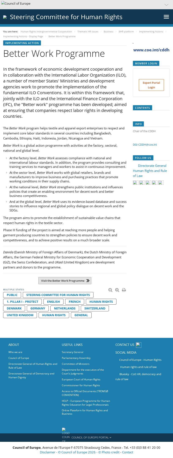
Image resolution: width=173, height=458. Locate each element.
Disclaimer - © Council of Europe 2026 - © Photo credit (80, 452)
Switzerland (94, 308)
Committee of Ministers (75, 364)
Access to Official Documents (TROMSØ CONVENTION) (85, 393)
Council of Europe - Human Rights (140, 360)
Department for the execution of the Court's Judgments (83, 371)
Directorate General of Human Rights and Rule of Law (32, 365)
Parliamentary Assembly (76, 358)
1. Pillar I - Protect (22, 302)
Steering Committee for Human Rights (58, 295)
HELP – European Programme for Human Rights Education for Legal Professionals (86, 402)
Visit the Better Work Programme (62, 281)
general (81, 315)
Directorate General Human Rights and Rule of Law (150, 170)
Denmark (14, 308)
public (12, 295)
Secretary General (72, 352)
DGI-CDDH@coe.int (145, 144)
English (53, 302)
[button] (86, 4)
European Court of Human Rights (81, 379)
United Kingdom (20, 315)
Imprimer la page (124, 289)
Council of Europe (18, 358)
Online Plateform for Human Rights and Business (85, 412)
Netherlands (65, 308)
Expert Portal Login (151, 85)
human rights (54, 315)
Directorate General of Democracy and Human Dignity (31, 375)
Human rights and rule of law (138, 367)
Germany (37, 308)
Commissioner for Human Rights (81, 385)
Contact (127, 452)
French (75, 302)
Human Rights (101, 302)
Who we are (15, 352)
